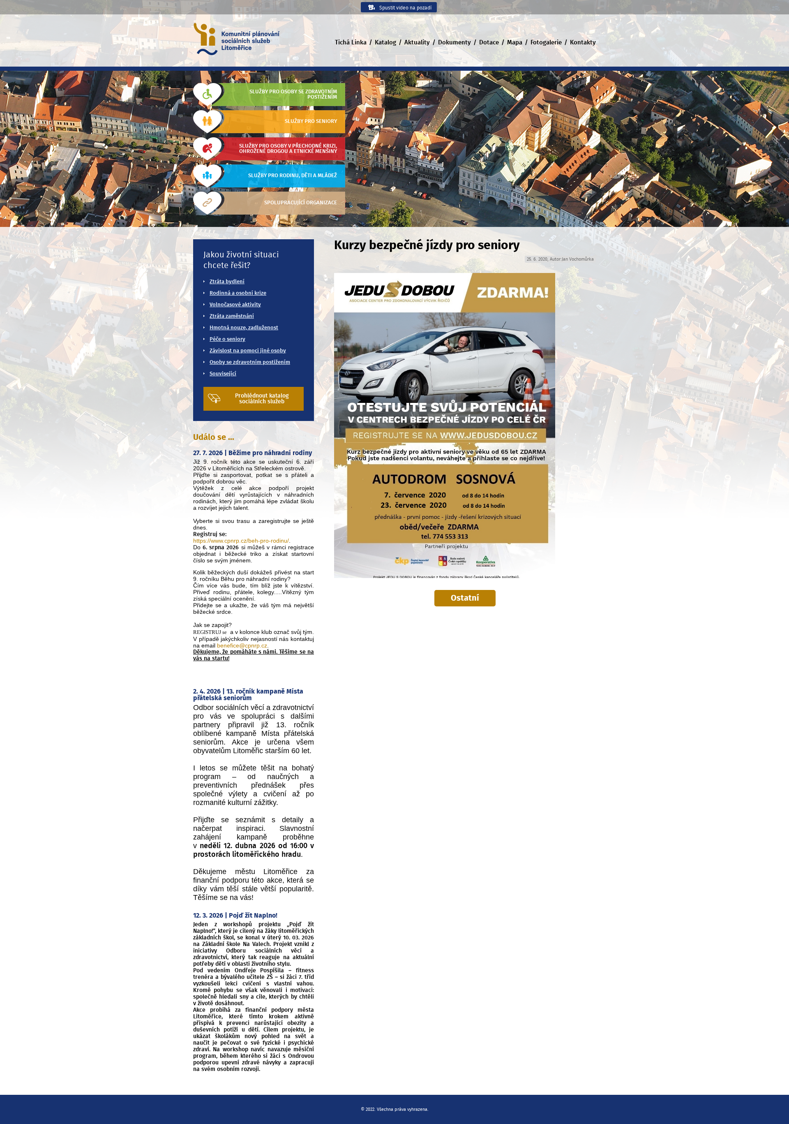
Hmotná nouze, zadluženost (244, 328)
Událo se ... (213, 437)
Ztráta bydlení (227, 281)
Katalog (385, 42)
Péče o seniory (227, 339)
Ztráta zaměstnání (232, 316)
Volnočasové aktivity (235, 305)
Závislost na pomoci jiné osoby (248, 351)
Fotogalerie (546, 42)
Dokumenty (454, 42)
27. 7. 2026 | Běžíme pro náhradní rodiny (252, 453)
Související (223, 374)
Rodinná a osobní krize (238, 293)
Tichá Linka (351, 42)
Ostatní (465, 598)
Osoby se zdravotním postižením (250, 362)
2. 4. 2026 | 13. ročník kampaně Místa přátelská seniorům (248, 694)
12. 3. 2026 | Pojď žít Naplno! (235, 915)
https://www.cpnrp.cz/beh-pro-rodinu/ (241, 540)
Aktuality (417, 42)
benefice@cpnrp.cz (242, 645)
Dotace (489, 42)
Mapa (514, 42)
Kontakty (583, 42)
